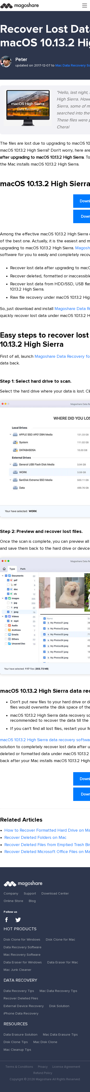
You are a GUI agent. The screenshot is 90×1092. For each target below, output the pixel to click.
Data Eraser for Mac (62, 962)
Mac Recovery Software (22, 954)
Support (30, 893)
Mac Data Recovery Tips (58, 991)
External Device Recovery (24, 1006)
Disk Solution (59, 1006)
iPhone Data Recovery (21, 1013)
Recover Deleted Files (21, 998)
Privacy (43, 1066)
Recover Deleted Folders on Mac (35, 837)
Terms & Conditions (19, 1066)
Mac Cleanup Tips (17, 1049)
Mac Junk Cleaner (17, 970)
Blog (32, 901)
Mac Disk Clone (45, 1042)
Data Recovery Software (23, 947)
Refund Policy (42, 1073)
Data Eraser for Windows (23, 962)
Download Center (55, 893)
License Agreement (66, 1066)
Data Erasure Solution (20, 1034)
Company (11, 893)
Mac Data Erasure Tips (60, 1034)
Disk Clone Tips (16, 1042)
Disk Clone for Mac (60, 939)
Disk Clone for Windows (22, 939)
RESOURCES (16, 1024)
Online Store (13, 901)
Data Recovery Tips (19, 991)
